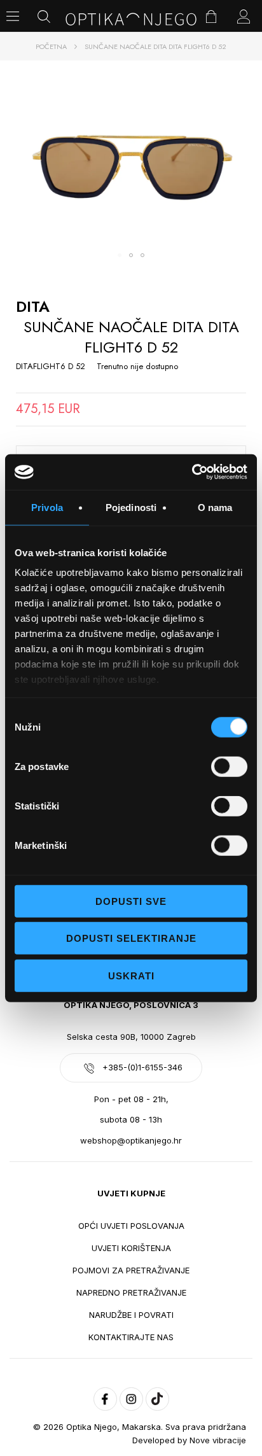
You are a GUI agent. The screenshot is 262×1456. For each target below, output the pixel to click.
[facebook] (105, 1399)
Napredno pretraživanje (131, 1292)
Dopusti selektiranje (131, 938)
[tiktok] (157, 1399)
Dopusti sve (131, 900)
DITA (33, 306)
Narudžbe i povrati (131, 1315)
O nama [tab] (215, 506)
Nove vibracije (218, 1440)
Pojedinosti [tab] (131, 506)
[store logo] (131, 19)
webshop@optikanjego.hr (131, 1140)
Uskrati (131, 975)
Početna (51, 46)
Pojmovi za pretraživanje (131, 1270)
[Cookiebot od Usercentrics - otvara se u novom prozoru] (191, 472)
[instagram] (131, 1399)
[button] (119, 255)
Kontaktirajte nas (131, 1337)
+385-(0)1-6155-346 (142, 1067)
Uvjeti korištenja (131, 1248)
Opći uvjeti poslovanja (131, 1226)
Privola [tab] (47, 506)
